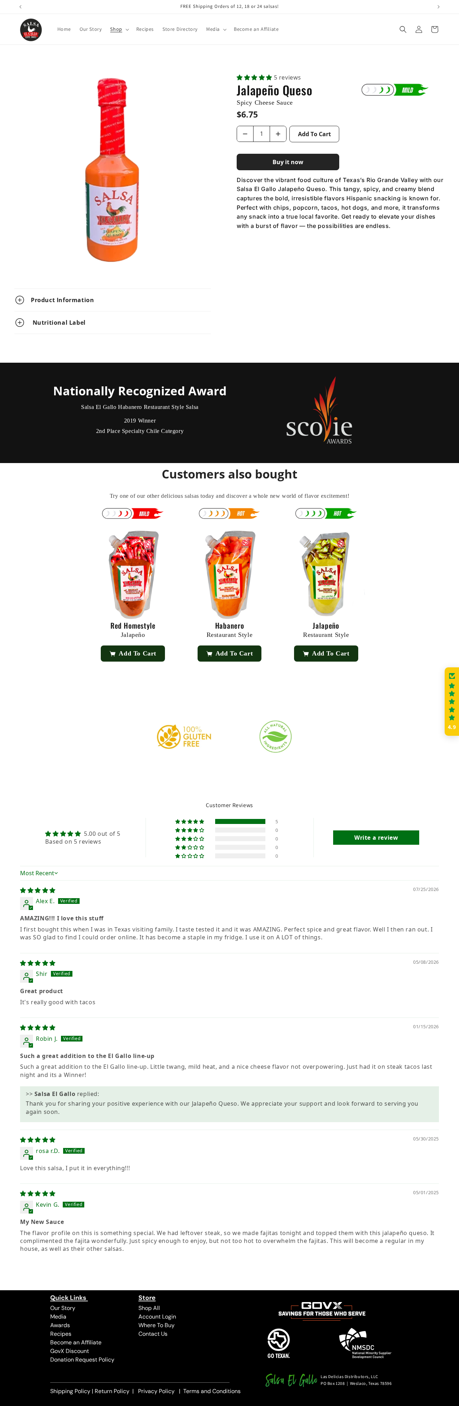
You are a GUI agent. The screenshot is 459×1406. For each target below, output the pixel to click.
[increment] (278, 134)
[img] (38, 890)
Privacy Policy (156, 1391)
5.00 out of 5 (102, 834)
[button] (119, 29)
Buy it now (288, 162)
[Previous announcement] (20, 7)
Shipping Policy (70, 1391)
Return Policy (112, 1391)
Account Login (157, 1316)
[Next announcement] (438, 7)
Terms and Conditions (212, 1391)
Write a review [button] (376, 838)
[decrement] (245, 134)
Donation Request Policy (82, 1359)
